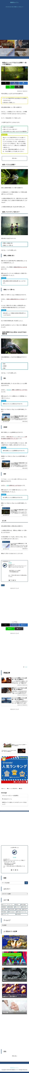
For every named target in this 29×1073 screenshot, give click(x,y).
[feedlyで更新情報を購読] (13, 580)
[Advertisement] (14, 23)
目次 (13, 158)
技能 (3, 585)
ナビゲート (22, 436)
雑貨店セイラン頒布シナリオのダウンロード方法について (14, 803)
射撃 (7, 485)
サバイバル (15, 436)
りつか (10, 562)
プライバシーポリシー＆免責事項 (10, 795)
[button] (19, 86)
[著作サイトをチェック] (9, 580)
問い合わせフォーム (7, 799)
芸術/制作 (8, 389)
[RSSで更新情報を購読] (15, 580)
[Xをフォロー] (11, 580)
